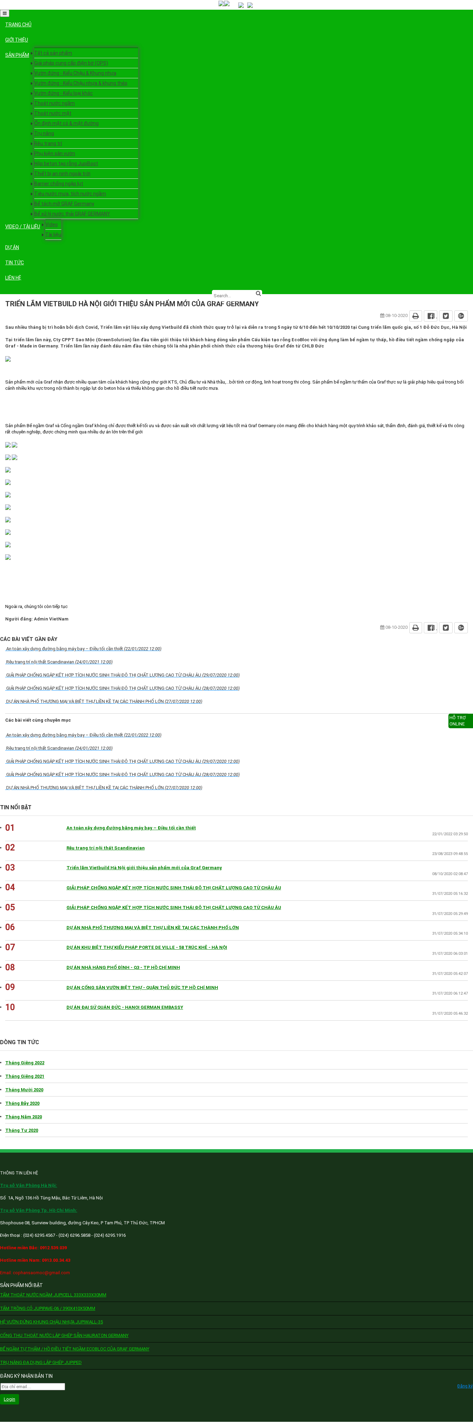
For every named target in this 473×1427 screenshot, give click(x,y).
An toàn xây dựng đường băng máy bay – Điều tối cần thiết (131, 827)
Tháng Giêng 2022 (24, 1062)
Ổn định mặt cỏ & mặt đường (66, 123)
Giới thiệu (16, 40)
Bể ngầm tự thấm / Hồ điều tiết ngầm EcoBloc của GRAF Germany (74, 1348)
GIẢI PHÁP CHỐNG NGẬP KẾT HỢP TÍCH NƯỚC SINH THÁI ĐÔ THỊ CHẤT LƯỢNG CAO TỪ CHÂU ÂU (173, 887)
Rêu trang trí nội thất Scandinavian (105, 848)
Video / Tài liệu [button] (22, 226)
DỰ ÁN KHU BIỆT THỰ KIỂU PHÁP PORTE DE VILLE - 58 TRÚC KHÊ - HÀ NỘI (146, 947)
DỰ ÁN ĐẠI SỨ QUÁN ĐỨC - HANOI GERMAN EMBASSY (124, 1007)
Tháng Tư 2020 (21, 1130)
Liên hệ (13, 278)
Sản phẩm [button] (17, 55)
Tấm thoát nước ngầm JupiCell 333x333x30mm (53, 1294)
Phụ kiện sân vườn (54, 153)
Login (9, 1399)
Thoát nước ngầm (54, 103)
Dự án (12, 247)
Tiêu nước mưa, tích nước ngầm (70, 193)
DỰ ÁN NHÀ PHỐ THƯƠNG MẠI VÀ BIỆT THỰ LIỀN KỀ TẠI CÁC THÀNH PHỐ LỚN (152, 927)
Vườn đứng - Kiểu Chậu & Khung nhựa (75, 73)
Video (51, 224)
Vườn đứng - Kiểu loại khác (63, 93)
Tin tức (14, 262)
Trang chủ (18, 24)
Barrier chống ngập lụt (58, 183)
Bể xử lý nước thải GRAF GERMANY (72, 214)
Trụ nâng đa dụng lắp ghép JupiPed (41, 1362)
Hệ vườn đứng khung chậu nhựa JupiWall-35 (51, 1321)
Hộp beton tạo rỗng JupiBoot (66, 163)
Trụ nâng (44, 133)
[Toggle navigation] (4, 13)
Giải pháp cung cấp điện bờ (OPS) (71, 63)
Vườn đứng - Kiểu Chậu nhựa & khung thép (80, 83)
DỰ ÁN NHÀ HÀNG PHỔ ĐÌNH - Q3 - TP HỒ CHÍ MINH (123, 967)
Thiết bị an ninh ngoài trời (62, 173)
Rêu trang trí (48, 143)
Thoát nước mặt (52, 113)
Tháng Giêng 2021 (24, 1076)
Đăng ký (465, 1386)
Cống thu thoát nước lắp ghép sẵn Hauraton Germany (64, 1335)
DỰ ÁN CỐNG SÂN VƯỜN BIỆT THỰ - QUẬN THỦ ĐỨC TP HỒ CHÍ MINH (142, 987)
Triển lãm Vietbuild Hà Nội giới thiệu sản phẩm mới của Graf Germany (144, 867)
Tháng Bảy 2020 (22, 1103)
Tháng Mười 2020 (24, 1089)
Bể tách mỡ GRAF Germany (64, 203)
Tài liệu (53, 234)
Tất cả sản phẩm (53, 53)
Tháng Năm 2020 (23, 1116)
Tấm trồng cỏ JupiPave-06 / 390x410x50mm (47, 1308)
